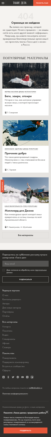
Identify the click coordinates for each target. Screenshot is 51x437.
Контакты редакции (11, 299)
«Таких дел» (32, 41)
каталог (42, 35)
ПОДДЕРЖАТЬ (25, 430)
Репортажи (33, 149)
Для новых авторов (11, 307)
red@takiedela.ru (35, 388)
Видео (5, 334)
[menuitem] (3, 3)
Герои (25, 206)
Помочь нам (42, 3)
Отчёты (5, 315)
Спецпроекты (8, 339)
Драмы (21, 92)
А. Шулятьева (26, 227)
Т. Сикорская (12, 112)
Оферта (6, 370)
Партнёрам (8, 311)
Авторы (5, 303)
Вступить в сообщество (13, 366)
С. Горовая (11, 169)
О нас (5, 295)
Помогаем (7, 330)
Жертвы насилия (11, 92)
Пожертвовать (9, 357)
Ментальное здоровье (14, 149)
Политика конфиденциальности (15, 393)
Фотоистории (30, 92)
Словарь (6, 347)
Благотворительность (13, 206)
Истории (6, 326)
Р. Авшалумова (13, 227)
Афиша (5, 343)
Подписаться (25, 279)
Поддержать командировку (15, 362)
